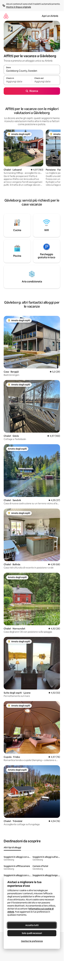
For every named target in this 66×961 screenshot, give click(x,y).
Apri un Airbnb (50, 16)
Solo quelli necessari (32, 933)
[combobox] (32, 71)
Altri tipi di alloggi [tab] (12, 847)
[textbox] (17, 81)
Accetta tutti (32, 925)
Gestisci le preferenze (32, 941)
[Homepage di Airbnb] (6, 16)
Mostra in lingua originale (18, 7)
